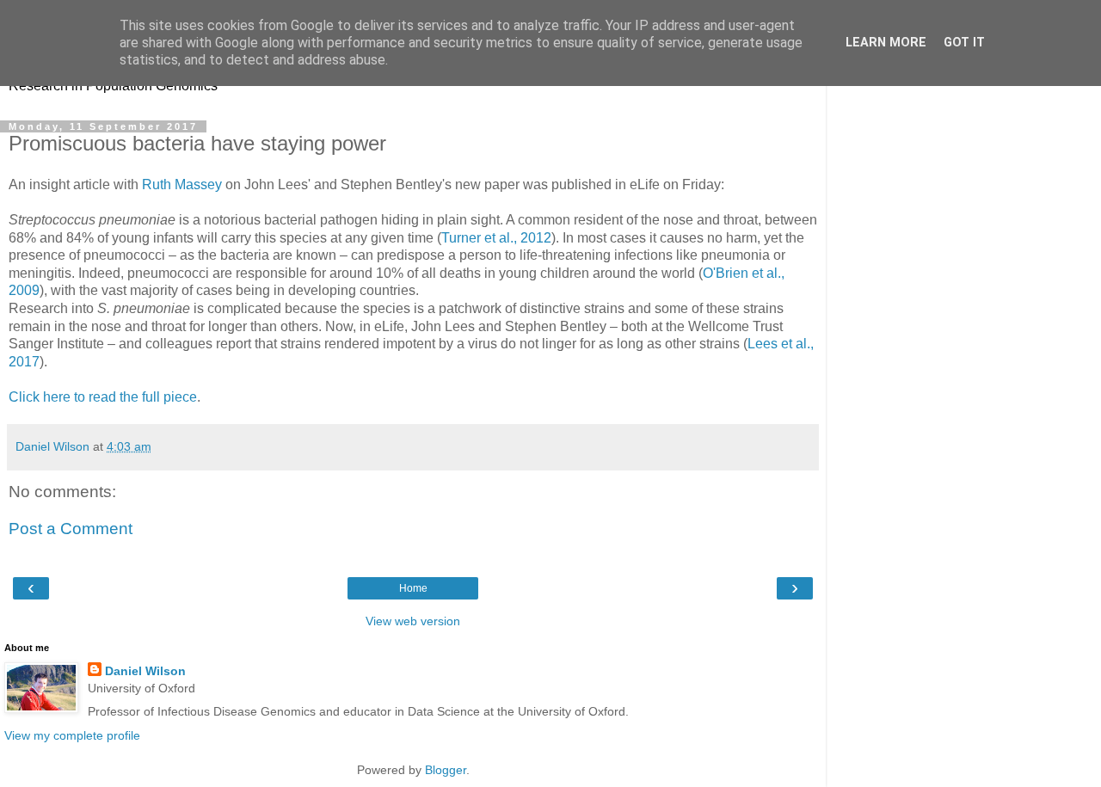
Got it (964, 42)
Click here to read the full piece (103, 397)
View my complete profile (72, 735)
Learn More (886, 42)
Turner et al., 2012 (496, 238)
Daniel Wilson (145, 671)
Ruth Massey (182, 184)
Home (413, 588)
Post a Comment (70, 529)
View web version (413, 621)
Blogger (445, 770)
